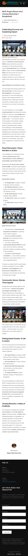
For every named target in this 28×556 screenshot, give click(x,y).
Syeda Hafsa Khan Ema (10, 20)
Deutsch (19, 2)
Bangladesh (5, 22)
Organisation (5, 524)
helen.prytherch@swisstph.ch (9, 481)
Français (15, 2)
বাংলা (7, 2)
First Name (5, 511)
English (10, 2)
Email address (5, 505)
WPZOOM (18, 554)
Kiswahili (24, 2)
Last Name (4, 518)
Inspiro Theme (10, 554)
